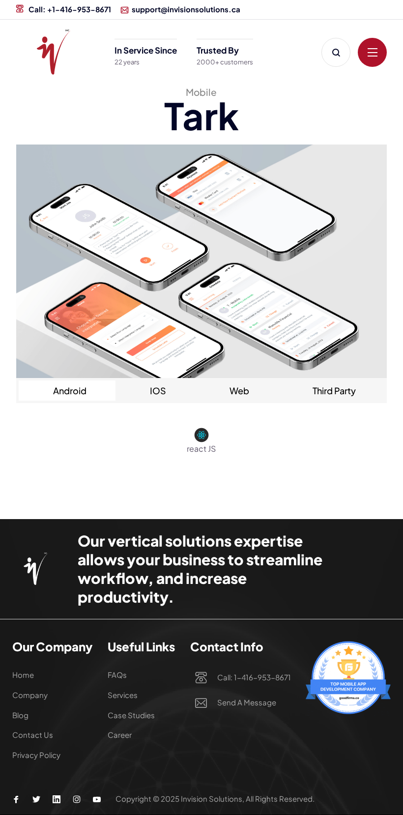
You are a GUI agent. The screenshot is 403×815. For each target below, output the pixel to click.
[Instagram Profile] (77, 799)
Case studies (131, 715)
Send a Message (246, 702)
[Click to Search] (335, 52)
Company (30, 694)
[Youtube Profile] (97, 799)
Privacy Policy (36, 754)
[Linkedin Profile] (56, 799)
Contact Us (32, 734)
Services (123, 694)
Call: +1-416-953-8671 (69, 9)
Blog (20, 715)
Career (120, 734)
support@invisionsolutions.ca (186, 9)
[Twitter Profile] (36, 799)
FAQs (117, 674)
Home (23, 674)
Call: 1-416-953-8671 (254, 677)
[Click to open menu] (372, 52)
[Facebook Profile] (16, 799)
